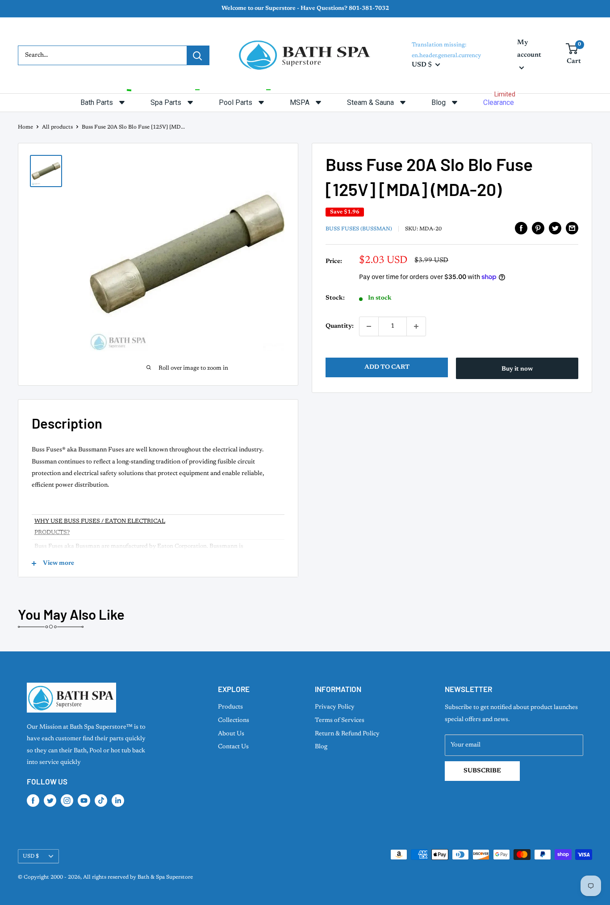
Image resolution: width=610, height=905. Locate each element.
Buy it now (517, 369)
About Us (231, 734)
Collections (233, 720)
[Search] (198, 55)
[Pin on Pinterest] (538, 228)
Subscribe (482, 771)
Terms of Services (339, 720)
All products (57, 127)
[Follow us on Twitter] (50, 800)
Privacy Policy (335, 707)
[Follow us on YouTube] (84, 800)
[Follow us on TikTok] (101, 800)
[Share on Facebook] (521, 228)
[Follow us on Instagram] (67, 800)
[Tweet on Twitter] (555, 228)
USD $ (31, 856)
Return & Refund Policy (347, 734)
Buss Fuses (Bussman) (359, 229)
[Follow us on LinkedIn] (118, 800)
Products (230, 707)
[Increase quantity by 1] (416, 326)
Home (25, 127)
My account (529, 48)
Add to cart (386, 367)
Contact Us (233, 747)
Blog (321, 747)
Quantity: (340, 326)
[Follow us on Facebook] (33, 800)
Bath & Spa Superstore (165, 877)
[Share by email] (572, 228)
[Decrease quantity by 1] (368, 326)
